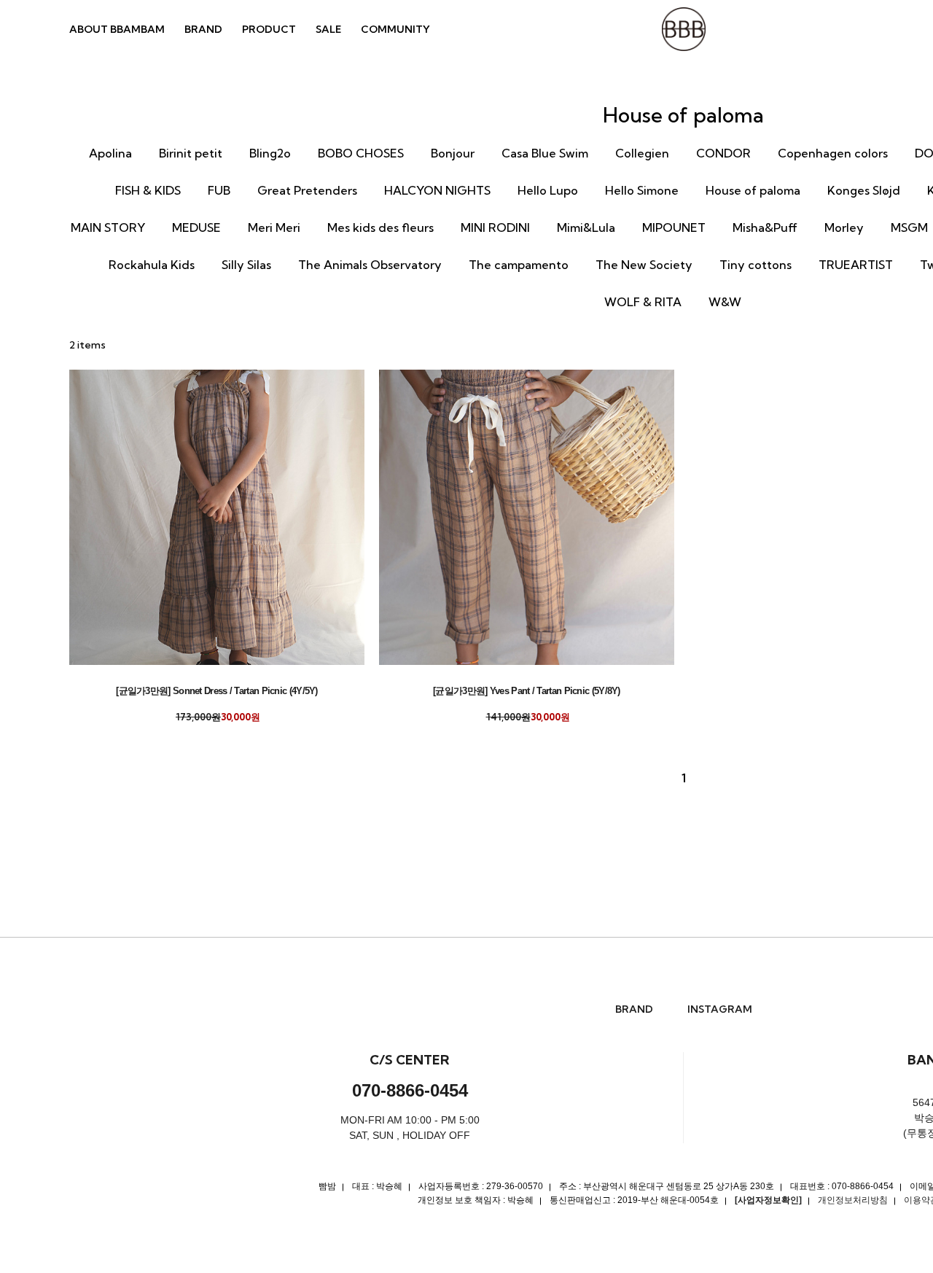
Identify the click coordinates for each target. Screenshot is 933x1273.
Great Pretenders (307, 190)
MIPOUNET (674, 227)
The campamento (519, 264)
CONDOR (723, 153)
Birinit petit (190, 153)
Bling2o (270, 153)
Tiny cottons (755, 264)
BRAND (203, 29)
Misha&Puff (765, 227)
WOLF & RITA (643, 302)
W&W (724, 302)
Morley (844, 227)
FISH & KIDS (148, 190)
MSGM (909, 227)
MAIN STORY (108, 227)
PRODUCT (269, 29)
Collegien (642, 153)
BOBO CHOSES (361, 153)
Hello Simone (642, 190)
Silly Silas (246, 264)
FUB (219, 190)
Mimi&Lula (586, 227)
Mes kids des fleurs (380, 227)
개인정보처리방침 (853, 1200)
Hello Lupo (548, 190)
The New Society (644, 264)
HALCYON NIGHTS (437, 190)
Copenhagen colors (833, 153)
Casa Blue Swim (544, 153)
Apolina (110, 153)
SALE (328, 29)
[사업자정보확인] (768, 1200)
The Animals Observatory (370, 264)
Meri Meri (274, 227)
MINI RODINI (495, 227)
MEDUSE (196, 227)
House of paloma (753, 190)
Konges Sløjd (863, 190)
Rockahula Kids (152, 264)
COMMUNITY (395, 29)
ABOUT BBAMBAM (117, 29)
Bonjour (453, 153)
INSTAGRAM (719, 1009)
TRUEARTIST (856, 264)
